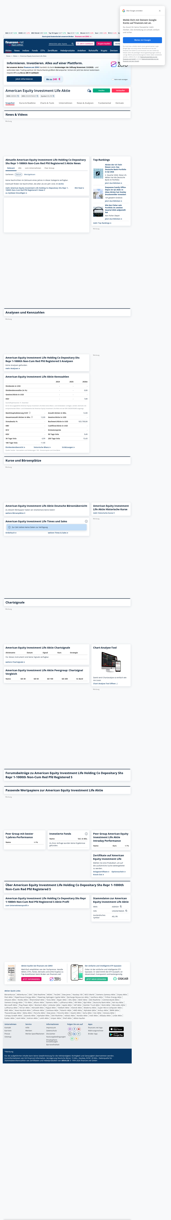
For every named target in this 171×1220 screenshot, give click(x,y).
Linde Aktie (117, 1015)
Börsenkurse (10, 994)
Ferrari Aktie (24, 1007)
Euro (96, 33)
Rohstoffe (93, 51)
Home (8, 56)
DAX (6, 33)
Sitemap (8, 1037)
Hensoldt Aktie (38, 1007)
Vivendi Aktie (76, 1007)
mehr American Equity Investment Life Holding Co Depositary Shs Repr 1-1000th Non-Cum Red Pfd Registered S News (37, 189)
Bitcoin (82, 33)
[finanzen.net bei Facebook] (74, 1029)
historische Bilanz (41, 447)
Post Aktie (9, 997)
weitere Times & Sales (57, 533)
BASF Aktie (82, 1000)
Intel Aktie (93, 1015)
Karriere (8, 1031)
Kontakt (8, 1028)
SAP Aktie (77, 1005)
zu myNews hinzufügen (16, 193)
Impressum (51, 1028)
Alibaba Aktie (105, 1015)
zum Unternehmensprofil (17, 905)
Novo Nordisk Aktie (23, 1010)
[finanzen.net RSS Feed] (76, 1039)
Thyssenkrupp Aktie (13, 1013)
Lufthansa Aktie (65, 1002)
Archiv (61, 184)
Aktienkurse (22, 994)
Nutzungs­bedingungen (56, 1037)
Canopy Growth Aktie (13, 1015)
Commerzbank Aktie (110, 1000)
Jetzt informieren (24, 79)
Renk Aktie (106, 1005)
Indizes (25, 51)
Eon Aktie (97, 1013)
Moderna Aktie (90, 1007)
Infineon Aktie (38, 1010)
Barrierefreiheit (52, 1045)
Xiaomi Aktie (75, 1013)
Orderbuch (10, 533)
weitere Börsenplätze (15, 513)
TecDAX (57, 994)
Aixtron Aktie (32, 1018)
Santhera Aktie (97, 997)
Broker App (93, 1034)
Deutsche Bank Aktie (101, 1002)
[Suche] (72, 44)
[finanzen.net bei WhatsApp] (72, 1039)
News (17, 51)
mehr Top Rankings (101, 223)
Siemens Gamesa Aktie (105, 994)
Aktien (8, 51)
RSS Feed (79, 188)
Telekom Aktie (63, 1007)
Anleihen (81, 51)
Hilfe (27, 1028)
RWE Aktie (9, 1010)
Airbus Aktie (103, 1010)
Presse (7, 1034)
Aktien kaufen (79, 1018)
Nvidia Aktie (23, 1000)
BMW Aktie (114, 1010)
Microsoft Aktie (11, 1005)
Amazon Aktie (10, 1000)
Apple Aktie (67, 1005)
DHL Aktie (72, 1000)
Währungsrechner (95, 1031)
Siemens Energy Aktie (14, 1002)
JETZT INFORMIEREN (31, 979)
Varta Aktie (87, 1013)
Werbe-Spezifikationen (34, 1034)
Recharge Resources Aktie (78, 997)
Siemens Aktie (52, 1002)
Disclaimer (50, 1034)
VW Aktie (78, 1002)
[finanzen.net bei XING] (79, 1034)
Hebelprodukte (67, 51)
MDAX (49, 994)
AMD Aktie (77, 1010)
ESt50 (20, 33)
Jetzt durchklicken (113, 183)
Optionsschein (118, 872)
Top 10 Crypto (53, 33)
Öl (109, 33)
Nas (68, 33)
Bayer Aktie (62, 1000)
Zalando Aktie (29, 1015)
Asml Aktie (20, 1018)
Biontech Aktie (41, 1005)
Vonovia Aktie (108, 1013)
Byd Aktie (87, 1002)
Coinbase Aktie (52, 1010)
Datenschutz (51, 1031)
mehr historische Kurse (103, 513)
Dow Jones (66, 994)
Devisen (114, 51)
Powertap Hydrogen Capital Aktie (51, 997)
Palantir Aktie (65, 1010)
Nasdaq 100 (78, 994)
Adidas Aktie (69, 1015)
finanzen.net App (95, 1028)
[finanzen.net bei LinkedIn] (74, 1034)
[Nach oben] (125, 1217)
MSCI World (35, 33)
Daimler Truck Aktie (91, 1005)
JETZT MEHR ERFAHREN (96, 979)
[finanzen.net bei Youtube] (79, 1029)
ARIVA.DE (65, 1060)
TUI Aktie (28, 1002)
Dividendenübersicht (15, 447)
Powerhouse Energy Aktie (25, 997)
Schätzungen (67, 447)
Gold (119, 33)
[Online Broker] (15, 44)
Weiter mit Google (142, 40)
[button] (85, 44)
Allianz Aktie (39, 1002)
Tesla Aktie (50, 1000)
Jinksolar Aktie (54, 1005)
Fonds (35, 51)
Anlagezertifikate (100, 872)
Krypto (104, 51)
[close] (159, 11)
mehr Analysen (12, 368)
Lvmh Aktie (44, 1018)
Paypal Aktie (51, 1007)
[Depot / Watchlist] (89, 90)
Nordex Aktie (82, 1015)
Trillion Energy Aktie (113, 997)
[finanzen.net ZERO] (119, 67)
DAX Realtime (39, 994)
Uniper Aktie (56, 1018)
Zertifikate (52, 51)
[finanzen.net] (14, 42)
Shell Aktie (67, 1018)
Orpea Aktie (122, 994)
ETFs (43, 51)
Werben (28, 1031)
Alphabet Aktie (90, 1010)
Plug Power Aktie (26, 1005)
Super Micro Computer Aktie (110, 1007)
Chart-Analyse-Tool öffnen (104, 683)
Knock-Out (98, 875)
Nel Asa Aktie (117, 1002)
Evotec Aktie (10, 1018)
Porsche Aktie (39, 1013)
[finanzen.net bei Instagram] (70, 1029)
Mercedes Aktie (118, 1005)
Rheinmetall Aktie (37, 1000)
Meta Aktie (27, 1013)
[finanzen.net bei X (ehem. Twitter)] (70, 1034)
